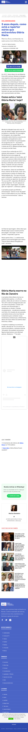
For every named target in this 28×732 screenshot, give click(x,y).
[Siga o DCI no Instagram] (10, 620)
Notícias (5, 644)
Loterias (5, 694)
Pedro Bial (6, 448)
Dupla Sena (6, 712)
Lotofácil (5, 700)
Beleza (5, 650)
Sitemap (14, 724)
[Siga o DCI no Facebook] (2, 620)
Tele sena (5, 706)
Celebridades (15, 15)
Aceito (11, 718)
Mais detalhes (17, 718)
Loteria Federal (6, 709)
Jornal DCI (4, 15)
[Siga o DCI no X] (6, 620)
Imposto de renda (7, 677)
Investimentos (6, 671)
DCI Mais (9, 15)
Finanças (5, 668)
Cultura (5, 639)
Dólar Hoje (5, 665)
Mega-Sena (6, 703)
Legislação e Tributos (8, 674)
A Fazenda (5, 647)
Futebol (5, 641)
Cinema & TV (6, 636)
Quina (4, 697)
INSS (4, 680)
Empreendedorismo (8, 683)
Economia (5, 662)
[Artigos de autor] (14, 508)
